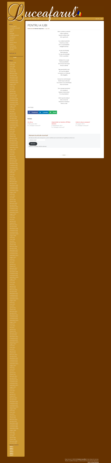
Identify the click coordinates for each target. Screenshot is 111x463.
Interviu (12, 44)
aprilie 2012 (13, 372)
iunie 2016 (12, 282)
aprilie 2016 (13, 286)
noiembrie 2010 (14, 403)
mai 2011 (12, 392)
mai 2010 (12, 414)
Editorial (12, 30)
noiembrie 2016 (14, 273)
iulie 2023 (12, 129)
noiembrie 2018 (14, 230)
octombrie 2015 (14, 297)
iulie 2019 (12, 216)
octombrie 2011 (14, 383)
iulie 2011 (12, 389)
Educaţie (12, 33)
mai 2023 (12, 133)
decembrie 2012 (14, 358)
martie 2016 (13, 288)
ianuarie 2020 (13, 205)
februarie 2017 (13, 268)
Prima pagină (13, 26)
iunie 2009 (12, 434)
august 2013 (13, 344)
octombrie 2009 (14, 427)
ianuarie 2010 (13, 421)
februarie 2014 (13, 333)
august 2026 (13, 62)
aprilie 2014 (13, 329)
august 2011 (13, 387)
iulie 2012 (12, 367)
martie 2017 (13, 266)
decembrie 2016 (14, 271)
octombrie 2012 (14, 362)
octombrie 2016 (14, 275)
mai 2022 (12, 154)
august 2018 (13, 235)
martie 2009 (13, 439)
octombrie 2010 (14, 405)
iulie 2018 (12, 237)
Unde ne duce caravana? (83, 122)
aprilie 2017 (13, 264)
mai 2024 (12, 111)
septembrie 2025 (14, 82)
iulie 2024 (12, 108)
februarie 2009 (13, 441)
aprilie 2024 (13, 113)
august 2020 (13, 192)
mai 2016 (12, 284)
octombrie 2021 (14, 167)
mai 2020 (12, 198)
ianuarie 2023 (13, 140)
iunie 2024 (12, 109)
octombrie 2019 (14, 210)
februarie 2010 (13, 419)
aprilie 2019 (13, 221)
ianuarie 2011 (13, 400)
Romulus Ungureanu (39, 28)
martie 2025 (13, 93)
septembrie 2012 (14, 363)
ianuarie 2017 (13, 270)
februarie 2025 (13, 95)
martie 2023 (13, 136)
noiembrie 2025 (14, 79)
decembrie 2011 (14, 380)
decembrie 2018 (14, 228)
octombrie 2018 (14, 232)
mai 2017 (12, 262)
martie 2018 (13, 244)
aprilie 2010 (13, 416)
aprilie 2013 (13, 351)
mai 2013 (12, 349)
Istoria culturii (13, 42)
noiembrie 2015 (14, 295)
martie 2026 (13, 71)
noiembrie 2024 (14, 100)
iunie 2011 (12, 390)
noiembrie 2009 (14, 425)
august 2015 (13, 300)
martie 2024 (13, 115)
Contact (12, 49)
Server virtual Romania (93, 462)
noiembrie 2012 (14, 360)
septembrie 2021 (14, 169)
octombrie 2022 (14, 145)
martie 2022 (13, 158)
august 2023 (13, 127)
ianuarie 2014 (13, 335)
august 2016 (13, 279)
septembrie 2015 (14, 299)
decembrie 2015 (14, 293)
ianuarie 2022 (13, 162)
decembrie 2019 (14, 207)
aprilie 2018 (13, 243)
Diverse (12, 40)
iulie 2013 (12, 345)
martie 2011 (13, 396)
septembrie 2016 (14, 277)
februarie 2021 (13, 181)
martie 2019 (13, 223)
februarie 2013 (13, 354)
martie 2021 (13, 180)
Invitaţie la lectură (14, 35)
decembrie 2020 (14, 185)
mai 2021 (12, 176)
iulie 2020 (12, 194)
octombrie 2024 (14, 102)
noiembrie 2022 (14, 144)
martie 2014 (13, 331)
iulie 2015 (12, 302)
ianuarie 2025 (13, 97)
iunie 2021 (12, 174)
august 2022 (13, 149)
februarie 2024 (13, 117)
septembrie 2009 (14, 428)
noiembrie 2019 (14, 208)
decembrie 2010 (14, 401)
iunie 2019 (12, 217)
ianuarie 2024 (13, 118)
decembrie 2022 (14, 142)
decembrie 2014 (14, 315)
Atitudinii (12, 39)
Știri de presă (13, 48)
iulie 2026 (12, 64)
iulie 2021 (12, 172)
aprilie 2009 (13, 437)
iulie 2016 (12, 281)
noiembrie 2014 (14, 317)
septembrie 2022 (14, 147)
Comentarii (12, 37)
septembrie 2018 (14, 234)
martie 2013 (13, 353)
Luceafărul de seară (15, 28)
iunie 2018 (12, 239)
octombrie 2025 (14, 80)
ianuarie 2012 (13, 378)
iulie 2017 (12, 259)
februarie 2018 (13, 246)
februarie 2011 (13, 398)
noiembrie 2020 (14, 187)
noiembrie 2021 (14, 165)
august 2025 (13, 84)
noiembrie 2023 (14, 122)
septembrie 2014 (14, 320)
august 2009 (13, 430)
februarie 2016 (13, 290)
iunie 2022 (12, 153)
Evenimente (13, 46)
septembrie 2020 (14, 190)
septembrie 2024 (14, 104)
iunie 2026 (12, 66)
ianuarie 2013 (13, 356)
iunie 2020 (12, 196)
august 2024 (13, 106)
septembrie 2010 (14, 407)
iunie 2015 (12, 304)
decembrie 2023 (14, 120)
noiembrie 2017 (14, 252)
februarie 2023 (13, 138)
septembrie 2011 (14, 385)
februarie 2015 (13, 311)
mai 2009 (12, 436)
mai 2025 (12, 89)
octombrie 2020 (14, 189)
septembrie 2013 (14, 342)
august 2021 (13, 171)
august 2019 (13, 214)
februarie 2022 (13, 160)
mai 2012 (12, 371)
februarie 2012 (13, 376)
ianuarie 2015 (13, 313)
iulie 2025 (12, 86)
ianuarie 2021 (13, 183)
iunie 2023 (12, 131)
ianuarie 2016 (13, 291)
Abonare (33, 143)
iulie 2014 (12, 324)
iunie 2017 (12, 261)
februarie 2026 (13, 73)
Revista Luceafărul (81, 459)
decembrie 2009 (14, 423)
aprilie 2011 (13, 394)
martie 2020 (13, 201)
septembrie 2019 (14, 212)
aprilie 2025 (13, 91)
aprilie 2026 (13, 70)
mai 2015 (12, 306)
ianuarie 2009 (13, 443)
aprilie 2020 (13, 199)
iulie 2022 (12, 151)
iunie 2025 (12, 88)
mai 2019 (12, 219)
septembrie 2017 (14, 255)
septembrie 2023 (14, 126)
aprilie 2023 (13, 135)
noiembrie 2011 (14, 381)
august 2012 (13, 365)
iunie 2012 (12, 369)
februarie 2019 (13, 225)
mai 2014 (12, 327)
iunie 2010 (12, 412)
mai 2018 (12, 241)
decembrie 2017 (14, 250)
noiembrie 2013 (14, 338)
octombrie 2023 (14, 124)
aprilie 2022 (13, 156)
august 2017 (13, 257)
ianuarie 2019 (13, 226)
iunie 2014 (12, 326)
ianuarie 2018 (13, 248)
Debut (11, 31)
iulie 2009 (12, 432)
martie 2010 (13, 418)
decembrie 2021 (14, 163)
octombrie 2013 (14, 340)
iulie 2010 (12, 410)
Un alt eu (30, 122)
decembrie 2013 (14, 336)
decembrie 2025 (14, 77)
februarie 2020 (13, 203)
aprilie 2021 (13, 178)
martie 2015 (13, 309)
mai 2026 (12, 68)
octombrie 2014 (14, 318)
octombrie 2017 (14, 253)
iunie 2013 (12, 347)
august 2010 (13, 409)
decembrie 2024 (14, 98)
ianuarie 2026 (13, 75)
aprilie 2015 (13, 308)
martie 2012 (13, 374)
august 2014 (13, 322)
